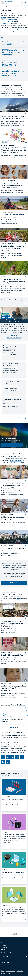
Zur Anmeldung (14, 582)
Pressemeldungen (5, 23)
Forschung (3, 17)
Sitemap (2, 970)
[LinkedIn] (4, 952)
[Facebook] (10, 952)
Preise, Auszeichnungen (16, 460)
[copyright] (25, 111)
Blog (18, 598)
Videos (13, 19)
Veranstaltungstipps (6, 21)
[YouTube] (7, 952)
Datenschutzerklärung (10, 970)
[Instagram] (1, 952)
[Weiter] (25, 303)
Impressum (3, 973)
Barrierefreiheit (20, 970)
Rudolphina (4, 95)
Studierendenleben (6, 19)
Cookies (8, 973)
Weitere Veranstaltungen (20, 418)
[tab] (12, 335)
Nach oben (5, 924)
